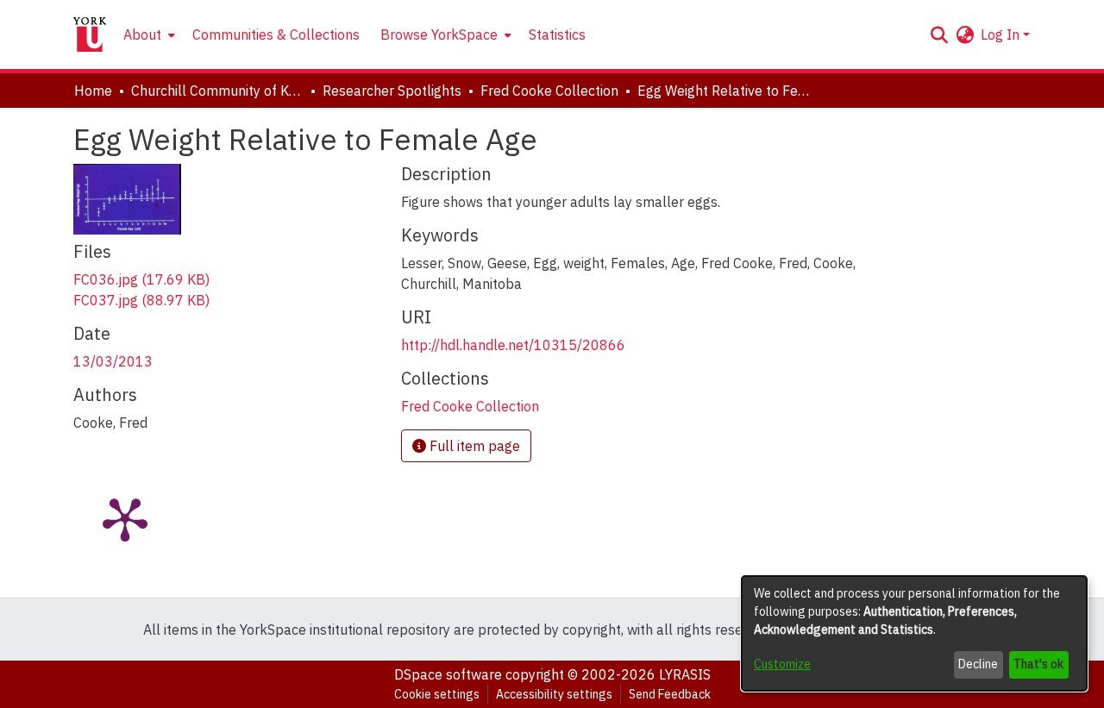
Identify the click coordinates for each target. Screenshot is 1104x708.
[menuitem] (147, 34)
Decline (978, 664)
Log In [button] (1002, 34)
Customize (782, 664)
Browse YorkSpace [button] (439, 34)
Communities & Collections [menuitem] (276, 34)
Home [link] (93, 90)
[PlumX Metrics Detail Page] (125, 518)
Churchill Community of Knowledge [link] (217, 90)
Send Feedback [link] (670, 694)
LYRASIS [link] (685, 674)
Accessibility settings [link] (554, 694)
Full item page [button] (473, 445)
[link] (141, 279)
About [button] (142, 34)
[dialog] (914, 633)
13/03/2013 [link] (113, 361)
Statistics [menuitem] (557, 34)
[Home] (89, 34)
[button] (939, 34)
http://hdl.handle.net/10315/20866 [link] (513, 345)
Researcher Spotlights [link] (392, 90)
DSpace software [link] (448, 674)
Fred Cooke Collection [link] (549, 90)
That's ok (1038, 664)
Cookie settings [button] (437, 694)
